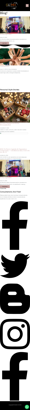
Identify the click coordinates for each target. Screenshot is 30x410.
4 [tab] (15, 89)
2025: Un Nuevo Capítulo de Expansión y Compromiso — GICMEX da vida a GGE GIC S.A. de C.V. (15, 150)
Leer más (4, 43)
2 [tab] (13, 89)
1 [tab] (11, 89)
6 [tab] (18, 89)
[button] (5, 186)
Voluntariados (4, 66)
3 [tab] (14, 89)
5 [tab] (17, 89)
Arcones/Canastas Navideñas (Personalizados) (9, 124)
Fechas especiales (5, 34)
